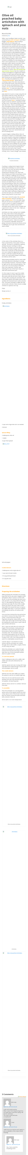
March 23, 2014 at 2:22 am (10, 1107)
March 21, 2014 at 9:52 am (13, 1144)
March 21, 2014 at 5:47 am (10, 1127)
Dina (9, 35)
